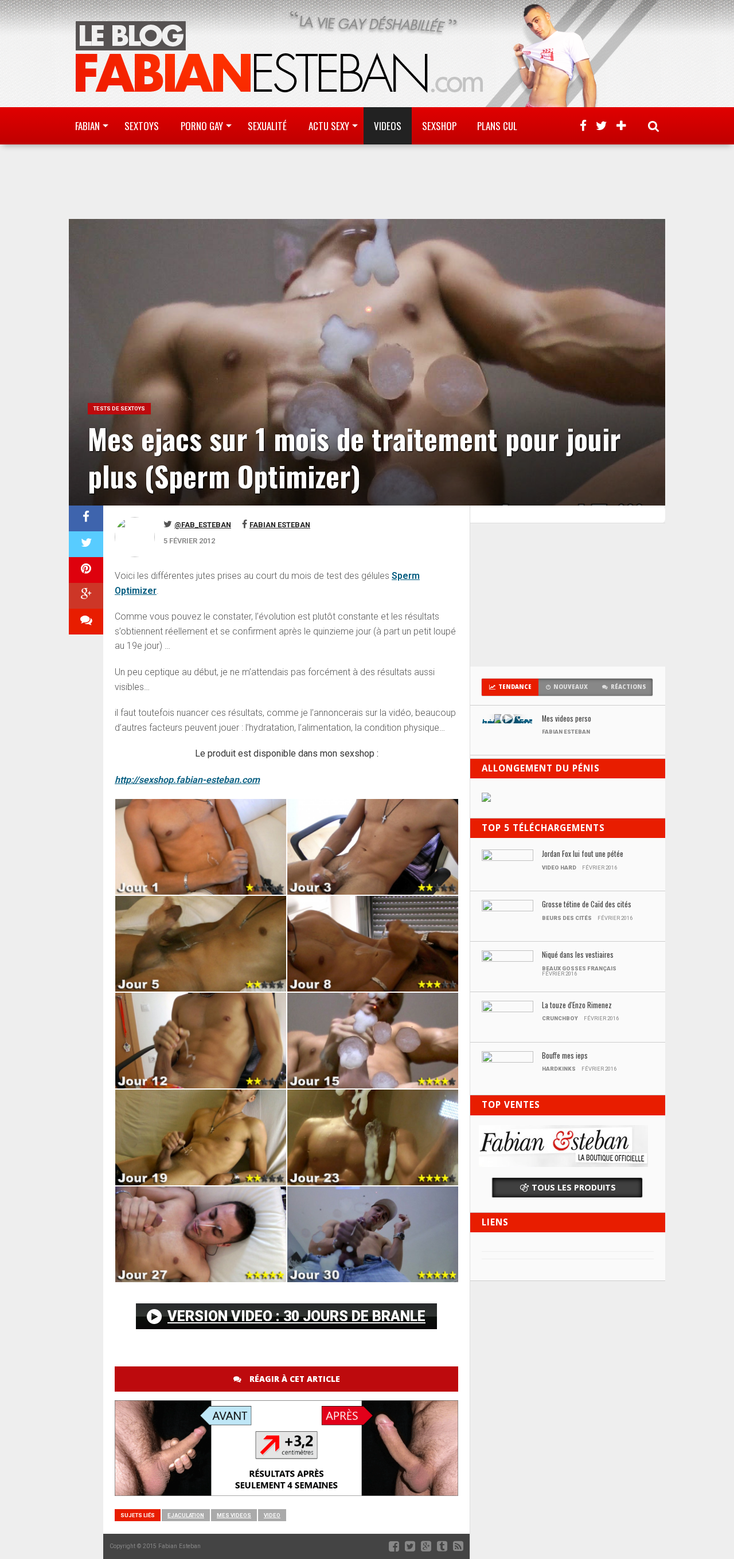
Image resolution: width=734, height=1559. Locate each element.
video (272, 1515)
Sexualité (267, 126)
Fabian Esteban (279, 524)
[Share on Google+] (86, 596)
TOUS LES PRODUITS (574, 1187)
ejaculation (185, 1515)
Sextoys (141, 126)
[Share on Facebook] (86, 518)
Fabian (87, 126)
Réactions (628, 687)
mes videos (234, 1515)
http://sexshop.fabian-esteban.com (187, 779)
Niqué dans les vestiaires (578, 955)
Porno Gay (202, 126)
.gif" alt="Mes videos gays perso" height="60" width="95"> (507, 721)
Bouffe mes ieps (565, 1056)
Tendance (515, 687)
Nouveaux (570, 687)
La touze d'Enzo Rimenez (577, 1005)
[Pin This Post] (86, 570)
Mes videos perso (566, 719)
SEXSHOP (439, 126)
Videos (387, 126)
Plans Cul (497, 126)
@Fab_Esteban (202, 524)
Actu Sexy (329, 126)
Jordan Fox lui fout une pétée (582, 854)
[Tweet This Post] (86, 544)
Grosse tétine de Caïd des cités (586, 905)
